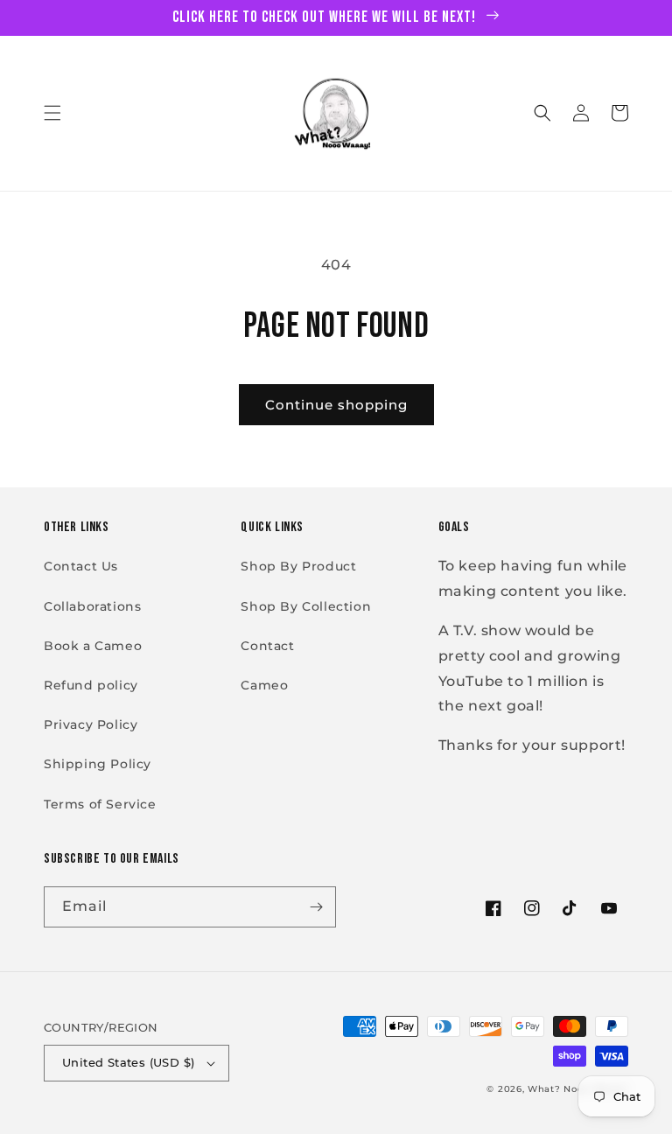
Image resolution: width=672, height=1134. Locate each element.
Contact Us (81, 566)
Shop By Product (298, 566)
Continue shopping (336, 404)
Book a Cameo (93, 646)
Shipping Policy (97, 764)
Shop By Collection (306, 606)
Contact (267, 646)
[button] (52, 113)
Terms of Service (100, 804)
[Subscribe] (316, 907)
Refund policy (91, 685)
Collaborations (92, 606)
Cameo (264, 685)
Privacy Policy (90, 724)
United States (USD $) (128, 1062)
